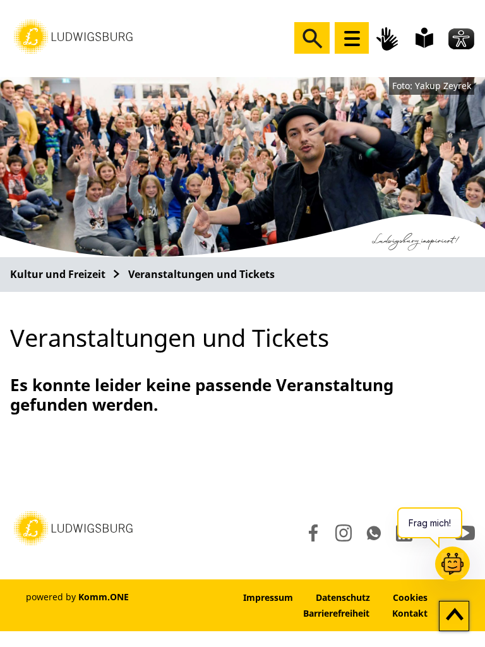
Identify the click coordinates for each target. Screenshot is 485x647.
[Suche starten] (312, 38)
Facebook (310, 533)
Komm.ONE (103, 597)
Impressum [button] (268, 597)
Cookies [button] (410, 597)
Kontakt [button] (410, 613)
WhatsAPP (374, 533)
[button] (73, 35)
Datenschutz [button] (343, 597)
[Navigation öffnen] (352, 38)
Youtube (465, 533)
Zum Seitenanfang (454, 616)
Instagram (342, 533)
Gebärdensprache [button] (389, 38)
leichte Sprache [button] (424, 38)
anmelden (193, 597)
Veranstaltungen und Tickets (201, 274)
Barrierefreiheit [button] (336, 613)
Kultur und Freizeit (57, 274)
